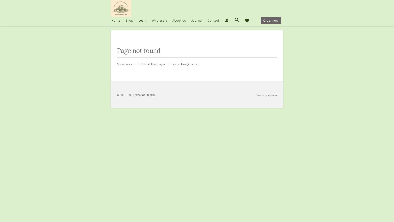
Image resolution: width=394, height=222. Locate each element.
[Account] (227, 20)
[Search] (237, 20)
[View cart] (247, 20)
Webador (272, 95)
